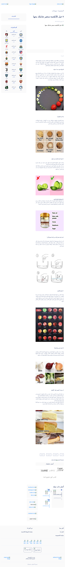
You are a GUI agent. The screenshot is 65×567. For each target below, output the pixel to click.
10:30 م (14, 65)
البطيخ (42, 454)
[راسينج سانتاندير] (6, 58)
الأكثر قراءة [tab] (14, 16)
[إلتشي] (21, 64)
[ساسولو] (6, 87)
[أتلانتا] (21, 87)
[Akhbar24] (56, 558)
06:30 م (14, 47)
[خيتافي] (21, 58)
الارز (62, 454)
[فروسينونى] (21, 69)
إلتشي (21, 66)
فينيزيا (21, 78)
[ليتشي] (6, 75)
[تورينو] (21, 81)
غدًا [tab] (6, 31)
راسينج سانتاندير (6, 60)
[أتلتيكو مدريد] (21, 52)
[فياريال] (6, 52)
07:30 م (14, 71)
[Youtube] (30, 542)
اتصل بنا (62, 531)
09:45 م (14, 88)
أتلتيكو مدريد (21, 54)
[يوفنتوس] (6, 69)
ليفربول (6, 49)
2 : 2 (13, 53)
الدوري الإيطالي (14, 69)
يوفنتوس (6, 72)
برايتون (21, 43)
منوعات (54, 11)
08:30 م (14, 59)
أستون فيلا (6, 43)
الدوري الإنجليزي (14, 34)
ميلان (7, 84)
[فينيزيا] (21, 75)
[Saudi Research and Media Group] (7, 558)
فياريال (6, 54)
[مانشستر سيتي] (21, 34)
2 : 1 (13, 36)
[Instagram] (34, 542)
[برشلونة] (6, 64)
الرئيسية (61, 11)
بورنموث (6, 37)
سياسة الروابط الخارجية (26, 531)
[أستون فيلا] (6, 40)
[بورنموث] (6, 34)
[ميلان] (6, 81)
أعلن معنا (61, 528)
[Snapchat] (25, 542)
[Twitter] (33, 492)
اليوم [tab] (14, 30)
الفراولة (48, 454)
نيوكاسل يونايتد (21, 49)
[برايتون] (21, 40)
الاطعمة (55, 454)
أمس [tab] (21, 31)
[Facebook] (32, 487)
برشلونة (6, 66)
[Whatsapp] (32, 489)
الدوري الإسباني (14, 57)
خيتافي (21, 60)
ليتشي (6, 78)
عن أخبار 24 (29, 528)
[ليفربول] (6, 46)
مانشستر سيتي (21, 37)
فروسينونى (21, 72)
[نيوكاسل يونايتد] (21, 46)
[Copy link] (34, 495)
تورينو (21, 84)
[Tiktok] (27, 542)
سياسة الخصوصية (59, 535)
